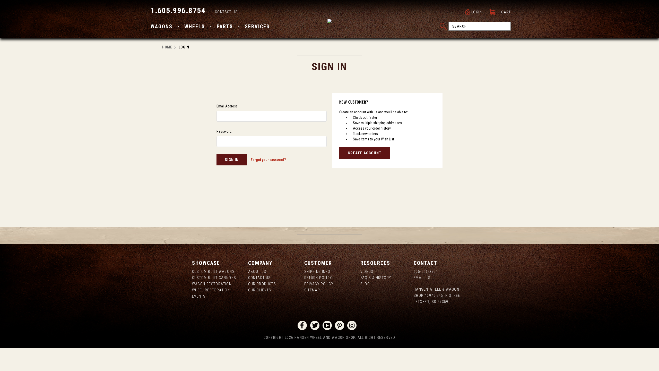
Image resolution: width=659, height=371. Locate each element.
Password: (224, 131)
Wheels (194, 26)
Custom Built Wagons (213, 271)
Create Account (364, 153)
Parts (225, 26)
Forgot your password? (268, 160)
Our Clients (259, 290)
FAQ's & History (375, 278)
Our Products (262, 284)
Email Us (422, 278)
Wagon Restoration (212, 284)
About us (257, 271)
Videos (367, 271)
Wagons (161, 26)
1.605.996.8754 (178, 10)
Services (257, 26)
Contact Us (226, 12)
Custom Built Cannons (214, 278)
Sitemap (312, 290)
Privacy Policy (319, 284)
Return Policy (318, 278)
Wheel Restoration (211, 290)
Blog (365, 284)
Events (199, 296)
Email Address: (227, 106)
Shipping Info (317, 271)
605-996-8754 (426, 271)
